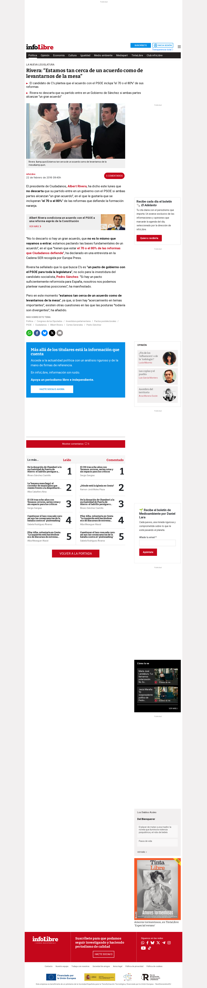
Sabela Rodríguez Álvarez (39, 524)
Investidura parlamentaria (78, 321)
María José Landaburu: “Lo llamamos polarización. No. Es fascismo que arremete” (146, 676)
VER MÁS (173, 708)
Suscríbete (141, 45)
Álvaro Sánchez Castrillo (39, 475)
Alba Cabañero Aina (37, 492)
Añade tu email (148, 537)
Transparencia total (162, 49)
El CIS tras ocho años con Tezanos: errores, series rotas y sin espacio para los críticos (43, 502)
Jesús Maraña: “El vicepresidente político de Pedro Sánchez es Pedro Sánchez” (146, 695)
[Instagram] (169, 943)
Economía (59, 55)
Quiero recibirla (149, 238)
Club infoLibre (154, 55)
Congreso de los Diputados (49, 321)
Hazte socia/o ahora (52, 389)
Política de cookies (154, 966)
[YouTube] (143, 948)
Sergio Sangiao (34, 508)
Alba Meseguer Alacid (37, 541)
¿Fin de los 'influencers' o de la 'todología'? (148, 356)
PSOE (29, 325)
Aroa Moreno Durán (148, 396)
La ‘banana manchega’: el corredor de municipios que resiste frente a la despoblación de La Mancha (44, 487)
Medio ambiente (103, 55)
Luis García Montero (148, 378)
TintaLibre (137, 55)
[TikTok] (149, 948)
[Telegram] (163, 943)
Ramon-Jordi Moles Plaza (92, 489)
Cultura (72, 55)
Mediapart (122, 55)
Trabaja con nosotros (80, 966)
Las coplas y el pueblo (147, 373)
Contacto (48, 966)
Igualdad (85, 55)
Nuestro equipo (62, 966)
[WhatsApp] (142, 943)
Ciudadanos (41, 325)
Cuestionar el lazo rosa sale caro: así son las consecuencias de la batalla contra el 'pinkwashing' (44, 518)
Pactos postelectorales (105, 321)
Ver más (141, 852)
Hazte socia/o (103, 954)
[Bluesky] (152, 943)
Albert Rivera (77, 186)
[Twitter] (158, 943)
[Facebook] (147, 943)
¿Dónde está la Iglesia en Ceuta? (97, 485)
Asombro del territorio (146, 391)
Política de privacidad (134, 966)
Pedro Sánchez (67, 277)
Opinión (45, 55)
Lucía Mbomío (145, 362)
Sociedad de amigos (101, 966)
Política (32, 55)
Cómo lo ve (143, 663)
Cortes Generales (74, 325)
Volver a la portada (76, 553)
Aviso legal (117, 966)
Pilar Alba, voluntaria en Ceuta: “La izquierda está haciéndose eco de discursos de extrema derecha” (44, 536)
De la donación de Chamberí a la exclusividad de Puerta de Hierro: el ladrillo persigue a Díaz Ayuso (44, 470)
